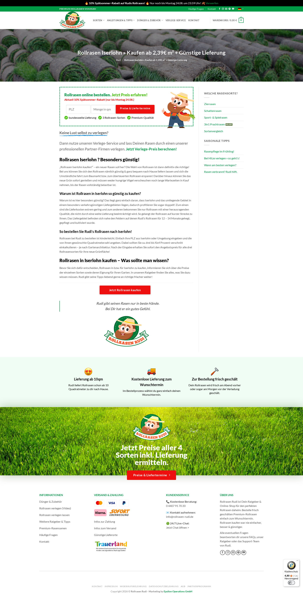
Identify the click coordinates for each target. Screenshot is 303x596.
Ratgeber (225, 541)
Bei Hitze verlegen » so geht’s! (222, 158)
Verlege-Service (176, 20)
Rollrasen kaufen (230, 522)
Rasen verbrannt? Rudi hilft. (220, 171)
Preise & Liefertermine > (135, 110)
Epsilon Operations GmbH (178, 591)
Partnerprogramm (199, 586)
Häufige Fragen (196, 9)
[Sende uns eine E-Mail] (226, 9)
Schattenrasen (212, 110)
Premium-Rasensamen (53, 528)
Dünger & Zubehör (149, 20)
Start (118, 60)
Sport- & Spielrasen (215, 117)
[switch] (291, 583)
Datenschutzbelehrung (164, 586)
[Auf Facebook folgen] (219, 9)
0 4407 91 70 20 (176, 505)
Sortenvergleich (213, 131)
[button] (228, 20)
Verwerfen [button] (212, 3)
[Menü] (297, 561)
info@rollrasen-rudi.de (179, 516)
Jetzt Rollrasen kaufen (125, 290)
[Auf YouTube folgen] (233, 9)
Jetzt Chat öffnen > (177, 527)
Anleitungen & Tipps (119, 20)
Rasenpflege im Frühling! (219, 151)
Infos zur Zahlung (104, 521)
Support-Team (250, 541)
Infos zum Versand (105, 528)
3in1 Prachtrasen (214, 124)
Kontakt (212, 9)
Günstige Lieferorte (105, 534)
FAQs (252, 537)
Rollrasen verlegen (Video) (55, 508)
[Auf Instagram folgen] (223, 9)
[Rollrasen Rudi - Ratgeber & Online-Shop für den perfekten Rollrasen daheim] (72, 20)
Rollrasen (225, 510)
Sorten (97, 20)
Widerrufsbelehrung (133, 586)
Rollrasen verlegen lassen (54, 515)
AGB (183, 586)
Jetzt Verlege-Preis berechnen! (151, 149)
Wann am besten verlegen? (220, 165)
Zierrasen (210, 104)
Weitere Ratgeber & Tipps (54, 521)
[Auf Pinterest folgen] (229, 9)
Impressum (111, 586)
